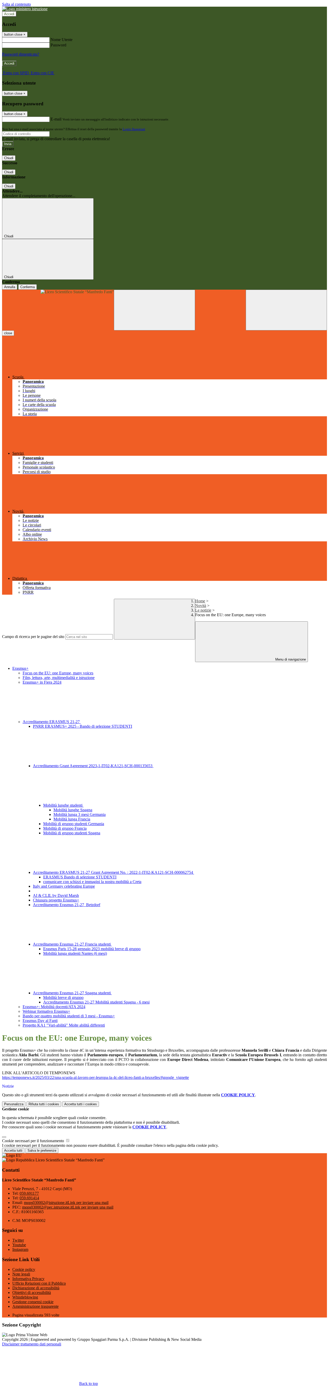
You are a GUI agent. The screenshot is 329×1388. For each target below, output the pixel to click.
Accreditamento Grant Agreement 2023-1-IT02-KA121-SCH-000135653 (93, 766)
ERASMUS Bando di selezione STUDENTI (79, 877)
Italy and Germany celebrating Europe (64, 886)
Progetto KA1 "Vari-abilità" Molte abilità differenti (64, 1025)
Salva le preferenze (42, 1150)
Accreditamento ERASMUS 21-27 (52, 722)
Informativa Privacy (28, 1278)
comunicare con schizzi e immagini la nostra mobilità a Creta (92, 881)
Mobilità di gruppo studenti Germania (73, 824)
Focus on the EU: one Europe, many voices (58, 673)
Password (58, 45)
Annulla (9, 287)
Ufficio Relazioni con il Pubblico (39, 1283)
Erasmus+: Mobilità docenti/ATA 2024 (54, 1007)
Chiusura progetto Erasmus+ (56, 900)
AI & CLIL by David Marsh (56, 895)
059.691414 (29, 1198)
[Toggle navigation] (154, 310)
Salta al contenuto (16, 4)
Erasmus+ (20, 668)
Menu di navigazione (290, 659)
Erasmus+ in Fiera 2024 (42, 682)
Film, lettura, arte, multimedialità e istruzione (59, 677)
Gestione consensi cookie (32, 1302)
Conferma (27, 287)
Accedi (9, 14)
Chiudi (8, 158)
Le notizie (203, 610)
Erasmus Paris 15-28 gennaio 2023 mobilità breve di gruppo (92, 949)
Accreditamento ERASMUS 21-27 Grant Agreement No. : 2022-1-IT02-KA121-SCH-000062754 (113, 872)
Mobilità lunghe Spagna (72, 810)
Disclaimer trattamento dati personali (31, 1344)
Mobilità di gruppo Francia (65, 828)
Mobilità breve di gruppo (63, 997)
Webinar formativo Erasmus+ (46, 1011)
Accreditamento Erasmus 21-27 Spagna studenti (72, 993)
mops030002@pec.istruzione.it (67, 1207)
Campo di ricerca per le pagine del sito (33, 636)
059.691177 (29, 1193)
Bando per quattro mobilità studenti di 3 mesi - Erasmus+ (69, 1016)
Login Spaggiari (134, 129)
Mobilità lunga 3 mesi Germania (79, 814)
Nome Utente (61, 39)
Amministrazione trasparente (35, 1306)
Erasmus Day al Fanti (40, 1020)
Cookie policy (23, 1269)
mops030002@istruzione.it (66, 1202)
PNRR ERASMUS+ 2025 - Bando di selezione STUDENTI (82, 726)
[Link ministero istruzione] (25, 9)
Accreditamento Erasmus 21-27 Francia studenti (72, 944)
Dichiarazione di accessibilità (35, 1288)
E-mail (56, 119)
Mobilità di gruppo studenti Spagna (71, 833)
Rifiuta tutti (44, 1104)
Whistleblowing (25, 1297)
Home (200, 601)
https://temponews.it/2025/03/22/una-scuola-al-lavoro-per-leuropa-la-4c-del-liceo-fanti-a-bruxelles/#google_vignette (95, 1077)
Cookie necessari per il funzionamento (33, 1141)
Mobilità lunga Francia (71, 819)
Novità (200, 605)
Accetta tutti (80, 1104)
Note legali (21, 1274)
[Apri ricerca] (286, 310)
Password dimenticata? (20, 54)
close (8, 333)
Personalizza (13, 1104)
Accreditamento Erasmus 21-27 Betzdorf (66, 905)
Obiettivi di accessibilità (31, 1292)
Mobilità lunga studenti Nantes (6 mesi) (75, 953)
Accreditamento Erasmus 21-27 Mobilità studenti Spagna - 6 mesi (96, 1002)
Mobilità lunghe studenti (63, 805)
